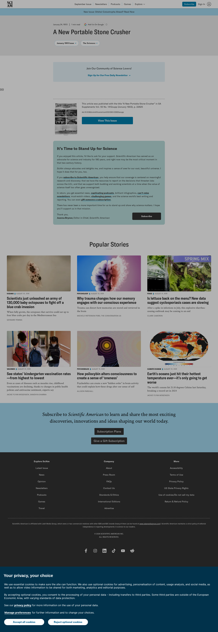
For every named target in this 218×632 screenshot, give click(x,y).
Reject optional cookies (68, 622)
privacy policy (22, 605)
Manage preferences (17, 612)
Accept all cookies (24, 622)
